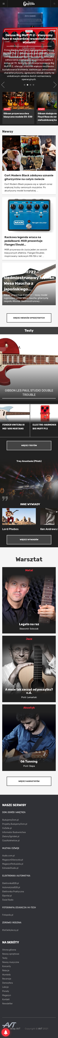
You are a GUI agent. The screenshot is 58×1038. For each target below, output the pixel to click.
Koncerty (6, 966)
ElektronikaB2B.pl (10, 883)
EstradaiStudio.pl (10, 868)
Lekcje (5, 987)
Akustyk (29, 707)
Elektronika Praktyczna (13, 891)
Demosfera (7, 983)
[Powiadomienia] (5, 1032)
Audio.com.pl (8, 855)
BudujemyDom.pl (10, 820)
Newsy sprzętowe (10, 954)
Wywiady (6, 974)
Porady (5, 991)
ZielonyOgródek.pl (10, 836)
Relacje (5, 970)
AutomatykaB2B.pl (11, 887)
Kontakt (6, 999)
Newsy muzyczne (10, 962)
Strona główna (9, 950)
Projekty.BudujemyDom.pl (14, 824)
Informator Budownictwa (14, 832)
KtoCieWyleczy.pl (10, 930)
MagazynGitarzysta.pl (12, 860)
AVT (40, 1028)
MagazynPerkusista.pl (12, 864)
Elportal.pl (7, 895)
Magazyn (6, 995)
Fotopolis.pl (7, 915)
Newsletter (7, 1003)
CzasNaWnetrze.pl (10, 840)
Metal (29, 570)
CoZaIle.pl (7, 828)
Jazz (29, 639)
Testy (4, 958)
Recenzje (6, 979)
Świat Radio (7, 900)
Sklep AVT (15, 1029)
